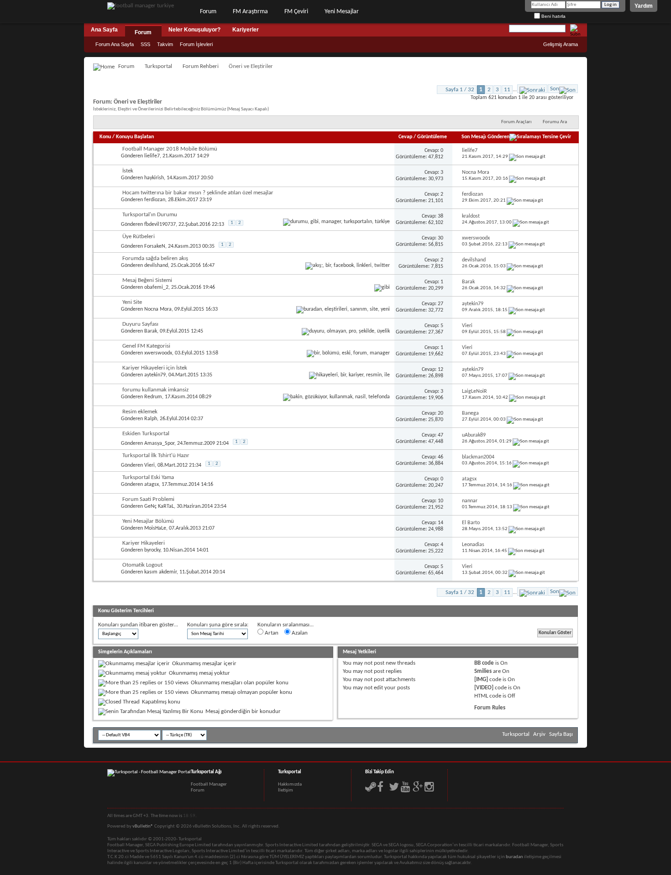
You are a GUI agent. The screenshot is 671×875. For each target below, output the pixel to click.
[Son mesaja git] (527, 156)
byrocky (152, 550)
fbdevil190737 (160, 224)
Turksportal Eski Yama (148, 477)
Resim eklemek (139, 412)
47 (440, 435)
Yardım (643, 6)
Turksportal (158, 66)
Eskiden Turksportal (145, 434)
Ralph (150, 419)
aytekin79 (472, 304)
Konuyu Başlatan (135, 137)
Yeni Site (132, 302)
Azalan (299, 633)
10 (440, 501)
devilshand (156, 265)
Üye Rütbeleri (138, 237)
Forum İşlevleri (196, 44)
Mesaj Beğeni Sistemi (147, 280)
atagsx (151, 484)
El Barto (471, 523)
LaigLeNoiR (474, 391)
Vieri (467, 325)
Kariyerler (245, 29)
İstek (127, 171)
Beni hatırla (553, 16)
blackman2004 (478, 457)
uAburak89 (474, 435)
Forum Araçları (516, 122)
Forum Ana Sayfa (114, 44)
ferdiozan (154, 200)
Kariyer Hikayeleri (143, 543)
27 (440, 304)
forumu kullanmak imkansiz (155, 390)
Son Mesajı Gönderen (485, 137)
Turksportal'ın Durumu (149, 215)
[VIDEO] (483, 688)
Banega (470, 413)
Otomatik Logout (142, 565)
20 (440, 413)
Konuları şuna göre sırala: (217, 625)
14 (440, 523)
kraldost (471, 216)
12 (440, 369)
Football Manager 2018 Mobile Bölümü (169, 149)
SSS (145, 44)
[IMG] (481, 679)
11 (507, 90)
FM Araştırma (250, 11)
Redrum (153, 397)
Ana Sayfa (104, 29)
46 (440, 457)
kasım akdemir (160, 572)
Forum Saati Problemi (148, 499)
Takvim (165, 44)
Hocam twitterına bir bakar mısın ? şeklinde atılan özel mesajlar (197, 193)
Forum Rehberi (201, 66)
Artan (270, 633)
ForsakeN (154, 246)
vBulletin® (142, 826)
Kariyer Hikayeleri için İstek (154, 368)
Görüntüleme (432, 137)
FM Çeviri (296, 11)
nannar (469, 501)
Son (554, 89)
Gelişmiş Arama (560, 44)
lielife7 (152, 156)
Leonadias (473, 544)
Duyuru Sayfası (140, 324)
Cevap (405, 137)
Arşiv (539, 734)
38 (440, 216)
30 (440, 238)
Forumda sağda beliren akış (155, 258)
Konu (105, 137)
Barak (468, 282)
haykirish (154, 178)
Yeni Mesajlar (342, 11)
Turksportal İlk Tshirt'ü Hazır (155, 455)
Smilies (483, 671)
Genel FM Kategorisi (146, 346)
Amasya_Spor (159, 443)
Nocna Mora (475, 172)
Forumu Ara (555, 122)
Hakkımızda (290, 784)
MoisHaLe (155, 528)
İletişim (285, 790)
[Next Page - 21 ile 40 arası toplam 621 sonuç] (532, 88)
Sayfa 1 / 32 (460, 90)
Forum (208, 11)
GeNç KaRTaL (159, 506)
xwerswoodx (476, 238)
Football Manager (209, 784)
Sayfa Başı (561, 734)
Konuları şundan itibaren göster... (138, 625)
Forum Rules (489, 708)
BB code (484, 663)
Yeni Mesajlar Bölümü (148, 521)
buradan (514, 856)
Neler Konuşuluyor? (194, 29)
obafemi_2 (156, 287)
